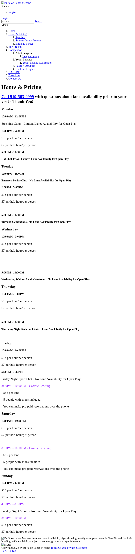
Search (38, 21)
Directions (14, 75)
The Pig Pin (15, 46)
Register (13, 12)
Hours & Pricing (17, 34)
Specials (20, 37)
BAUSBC (14, 72)
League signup (30, 56)
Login (4, 18)
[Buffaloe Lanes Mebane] (16, 2)
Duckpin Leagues (25, 69)
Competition (15, 49)
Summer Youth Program (28, 40)
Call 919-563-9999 (17, 96)
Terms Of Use (58, 547)
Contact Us (14, 78)
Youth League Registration (37, 62)
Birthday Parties (24, 43)
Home (11, 30)
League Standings (25, 65)
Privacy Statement (77, 547)
